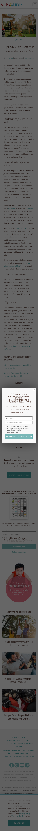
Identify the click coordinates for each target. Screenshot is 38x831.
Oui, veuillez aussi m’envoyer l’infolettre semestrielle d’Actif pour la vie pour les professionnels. (18, 429)
